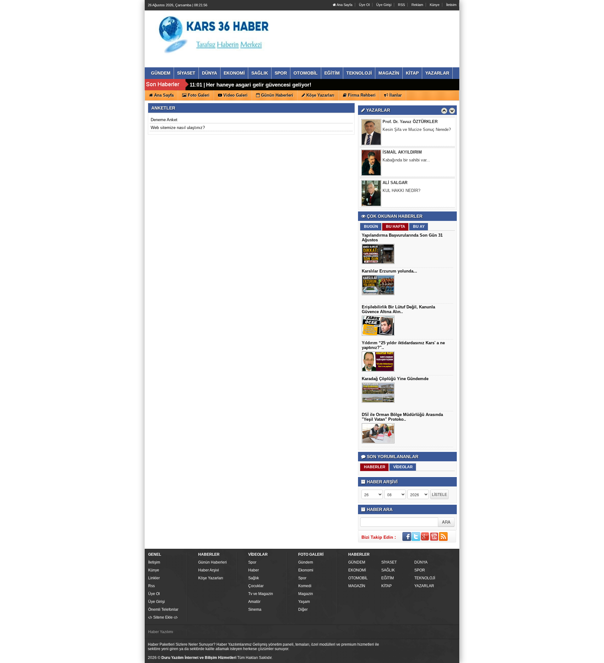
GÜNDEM (356, 562)
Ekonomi (305, 570)
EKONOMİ (357, 570)
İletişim (154, 562)
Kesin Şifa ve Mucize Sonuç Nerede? (417, 129)
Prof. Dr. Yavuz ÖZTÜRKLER (410, 121)
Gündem (305, 562)
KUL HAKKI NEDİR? (401, 190)
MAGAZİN (356, 586)
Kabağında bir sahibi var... (406, 160)
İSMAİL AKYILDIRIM (402, 152)
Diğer (303, 609)
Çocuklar (256, 586)
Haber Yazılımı (160, 632)
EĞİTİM (387, 578)
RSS (401, 5)
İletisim (451, 5)
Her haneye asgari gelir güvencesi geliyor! (258, 85)
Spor (252, 562)
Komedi (304, 586)
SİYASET (389, 562)
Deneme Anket (164, 119)
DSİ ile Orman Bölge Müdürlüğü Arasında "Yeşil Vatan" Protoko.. (402, 417)
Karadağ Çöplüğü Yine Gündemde (395, 378)
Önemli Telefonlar (163, 609)
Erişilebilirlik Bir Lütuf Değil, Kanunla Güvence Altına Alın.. (398, 309)
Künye (434, 5)
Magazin (305, 594)
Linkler (154, 578)
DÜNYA (421, 562)
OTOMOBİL (358, 578)
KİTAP (386, 586)
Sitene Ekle (163, 617)
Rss (151, 586)
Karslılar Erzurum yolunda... (389, 271)
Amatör (254, 601)
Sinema (254, 609)
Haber (253, 570)
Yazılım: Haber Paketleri (420, 658)
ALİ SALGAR (395, 182)
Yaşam (304, 601)
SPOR (419, 570)
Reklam (417, 5)
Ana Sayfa (344, 5)
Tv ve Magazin (260, 594)
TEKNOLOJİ (424, 578)
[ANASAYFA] (216, 32)
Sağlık (253, 578)
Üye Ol (364, 5)
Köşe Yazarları (210, 578)
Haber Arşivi (208, 570)
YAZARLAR (424, 586)
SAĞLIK (388, 570)
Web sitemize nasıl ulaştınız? (178, 127)
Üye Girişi (383, 5)
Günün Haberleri (212, 562)
